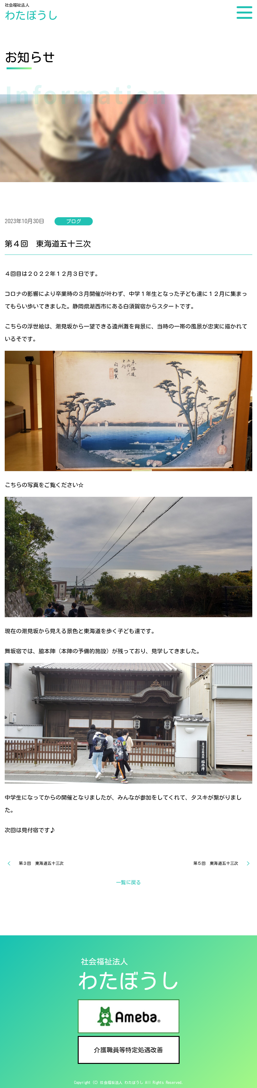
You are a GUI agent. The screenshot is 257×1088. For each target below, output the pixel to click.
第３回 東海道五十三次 (41, 863)
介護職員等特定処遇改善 (128, 1050)
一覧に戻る (128, 882)
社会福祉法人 (31, 12)
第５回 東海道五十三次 (215, 863)
